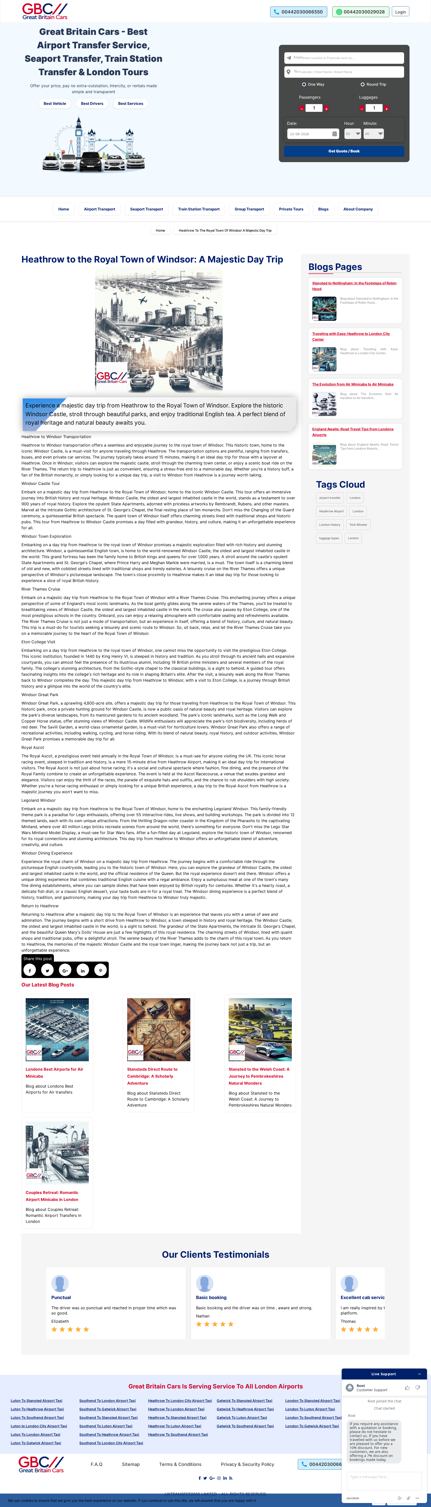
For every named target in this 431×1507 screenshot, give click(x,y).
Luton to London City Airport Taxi (39, 1426)
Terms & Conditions (180, 1464)
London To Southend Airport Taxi (313, 1417)
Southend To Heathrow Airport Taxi (109, 1434)
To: (296, 71)
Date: (292, 123)
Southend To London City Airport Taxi (111, 1443)
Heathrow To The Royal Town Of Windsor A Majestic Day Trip (225, 230)
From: (298, 57)
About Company (358, 209)
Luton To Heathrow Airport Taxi (37, 1409)
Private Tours (291, 209)
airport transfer (330, 498)
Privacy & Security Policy (247, 1464)
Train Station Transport (199, 209)
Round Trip (376, 84)
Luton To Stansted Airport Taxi (36, 1400)
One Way (316, 84)
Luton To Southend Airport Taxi (37, 1417)
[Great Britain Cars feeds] (230, 1478)
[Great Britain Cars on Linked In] (225, 1478)
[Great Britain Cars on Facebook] (200, 1478)
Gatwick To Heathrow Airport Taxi (245, 1409)
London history (329, 524)
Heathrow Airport (331, 511)
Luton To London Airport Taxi (35, 1434)
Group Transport (249, 209)
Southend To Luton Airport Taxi (105, 1426)
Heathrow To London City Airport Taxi (180, 1400)
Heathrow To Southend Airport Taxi (178, 1434)
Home (63, 209)
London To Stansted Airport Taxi (312, 1400)
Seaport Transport (146, 209)
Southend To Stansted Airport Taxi (108, 1417)
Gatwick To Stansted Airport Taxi (244, 1400)
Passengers (310, 97)
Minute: (370, 123)
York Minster (358, 524)
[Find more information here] (384, 1436)
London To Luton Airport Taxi (310, 1409)
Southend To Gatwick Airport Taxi (107, 1409)
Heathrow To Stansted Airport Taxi (177, 1417)
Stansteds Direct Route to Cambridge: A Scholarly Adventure (152, 1076)
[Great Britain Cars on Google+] (212, 1478)
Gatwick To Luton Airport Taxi (242, 1417)
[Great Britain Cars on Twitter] (205, 1478)
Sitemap (131, 1464)
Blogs (323, 209)
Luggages (368, 97)
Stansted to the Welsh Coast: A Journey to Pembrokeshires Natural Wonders (259, 1076)
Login (400, 11)
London (355, 498)
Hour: (349, 123)
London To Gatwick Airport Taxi (312, 1426)
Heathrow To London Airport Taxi (176, 1409)
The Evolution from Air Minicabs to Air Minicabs (353, 384)
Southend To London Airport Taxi (107, 1400)
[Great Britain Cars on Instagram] (219, 1478)
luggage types (329, 538)
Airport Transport (99, 209)
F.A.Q (97, 1464)
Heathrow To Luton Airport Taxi (174, 1426)
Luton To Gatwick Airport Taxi (36, 1443)
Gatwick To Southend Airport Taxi (245, 1426)
